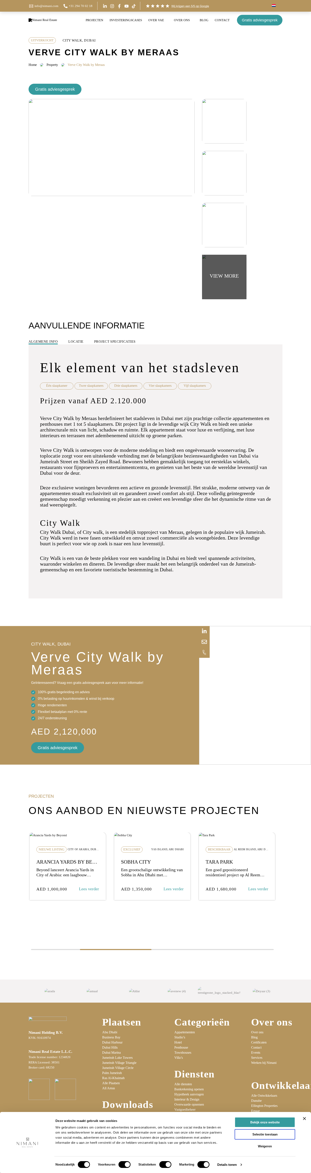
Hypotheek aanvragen (189, 1094)
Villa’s (178, 1057)
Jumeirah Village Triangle (119, 1062)
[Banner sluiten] (304, 1118)
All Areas (108, 1088)
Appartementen (184, 1032)
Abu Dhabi (109, 1032)
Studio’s (179, 1037)
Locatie (75, 341)
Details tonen (227, 1164)
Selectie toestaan (265, 1134)
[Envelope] (204, 642)
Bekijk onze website (265, 1122)
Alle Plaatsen (111, 1083)
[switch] (124, 1164)
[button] (277, 6)
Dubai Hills (110, 1047)
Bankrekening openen (189, 1089)
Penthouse (181, 1047)
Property (52, 65)
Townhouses (182, 1052)
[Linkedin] (105, 6)
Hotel (178, 1042)
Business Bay (111, 1037)
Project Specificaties (115, 341)
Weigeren (265, 1146)
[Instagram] (112, 6)
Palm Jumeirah (112, 1073)
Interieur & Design (186, 1099)
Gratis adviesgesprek (260, 20)
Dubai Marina (111, 1052)
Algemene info (43, 341)
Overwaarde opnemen (189, 1104)
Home (33, 65)
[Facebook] (119, 6)
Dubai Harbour (112, 1042)
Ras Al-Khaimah (113, 1078)
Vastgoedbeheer (184, 1109)
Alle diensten (183, 1084)
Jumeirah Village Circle (117, 1068)
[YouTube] (126, 6)
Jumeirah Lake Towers (117, 1057)
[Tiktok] (134, 6)
